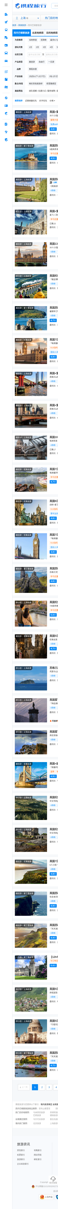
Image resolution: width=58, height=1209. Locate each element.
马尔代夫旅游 (39, 1119)
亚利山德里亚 (44, 1109)
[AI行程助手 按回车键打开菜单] (6, 71)
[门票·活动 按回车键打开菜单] (6, 45)
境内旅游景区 (46, 1104)
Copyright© (45, 1182)
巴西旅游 (37, 1115)
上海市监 (49, 1197)
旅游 (14, 25)
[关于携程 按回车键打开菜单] (6, 139)
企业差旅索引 (23, 1164)
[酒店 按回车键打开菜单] (6, 14)
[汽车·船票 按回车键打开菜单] (6, 53)
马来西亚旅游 (39, 1112)
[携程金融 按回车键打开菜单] (6, 113)
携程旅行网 (30, 5)
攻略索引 (38, 1150)
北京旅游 (37, 1123)
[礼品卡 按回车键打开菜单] (6, 105)
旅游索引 (21, 1159)
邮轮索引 (38, 1159)
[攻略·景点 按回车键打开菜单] (6, 79)
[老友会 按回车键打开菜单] (6, 132)
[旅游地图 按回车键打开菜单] (6, 87)
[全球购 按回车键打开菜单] (6, 98)
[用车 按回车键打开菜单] (6, 60)
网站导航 (38, 1155)
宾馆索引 (21, 1150)
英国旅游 (22, 25)
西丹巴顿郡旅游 (21, 32)
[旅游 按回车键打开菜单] (6, 37)
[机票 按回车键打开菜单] (6, 22)
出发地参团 (38, 32)
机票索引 (21, 1155)
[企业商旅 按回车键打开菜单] (6, 124)
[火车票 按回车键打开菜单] (6, 29)
